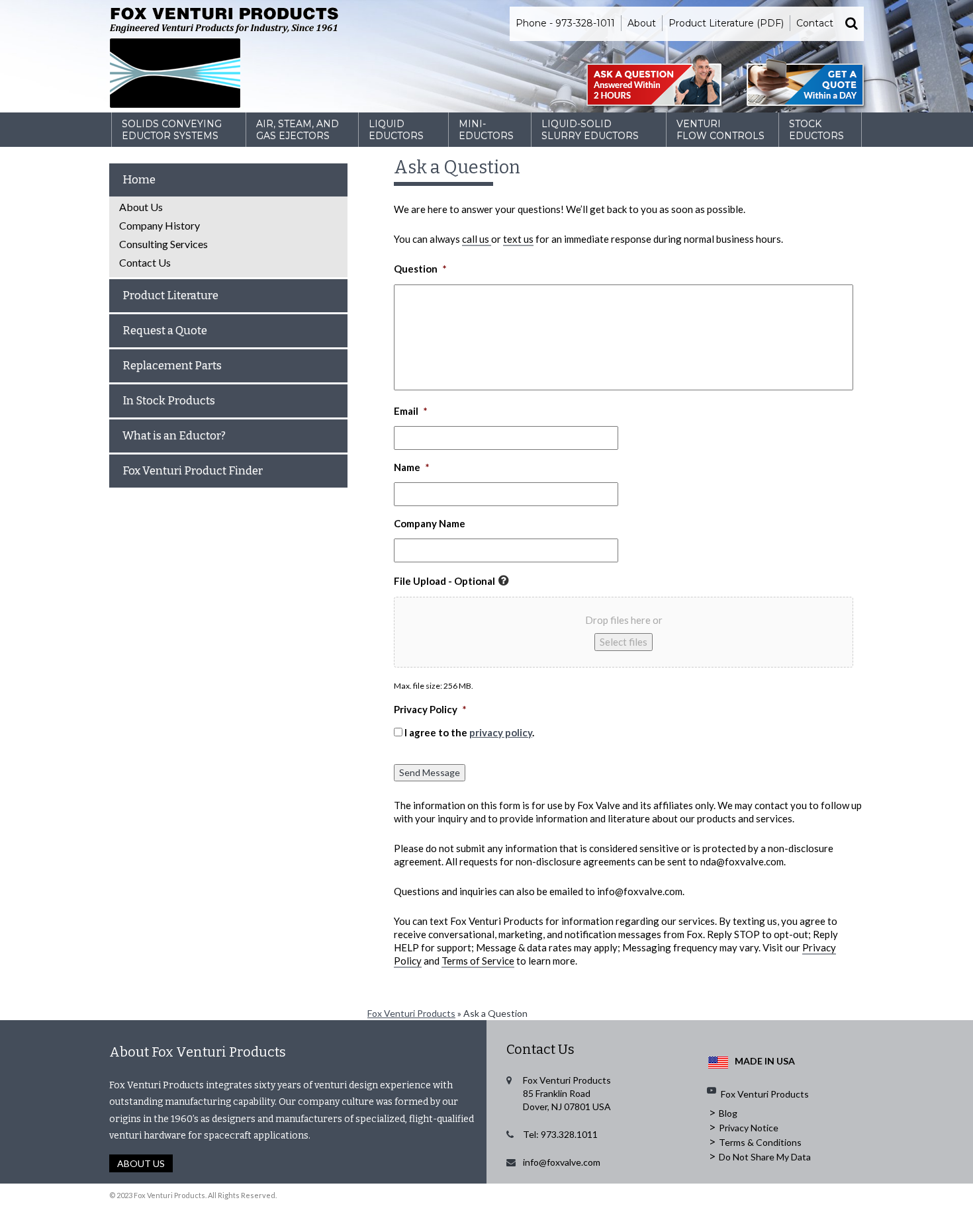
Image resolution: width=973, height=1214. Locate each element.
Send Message (429, 772)
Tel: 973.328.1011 (560, 1134)
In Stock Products (168, 401)
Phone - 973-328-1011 (565, 23)
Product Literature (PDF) (726, 23)
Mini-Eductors (486, 130)
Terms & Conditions (760, 1142)
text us (518, 239)
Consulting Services (163, 244)
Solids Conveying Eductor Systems (172, 130)
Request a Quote (164, 330)
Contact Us (145, 262)
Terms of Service (477, 961)
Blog (728, 1113)
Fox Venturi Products (411, 1013)
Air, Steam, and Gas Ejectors (297, 130)
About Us (141, 206)
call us (476, 239)
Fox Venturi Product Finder (192, 471)
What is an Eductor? (174, 436)
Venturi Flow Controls (720, 130)
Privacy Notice (748, 1127)
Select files (623, 642)
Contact (814, 23)
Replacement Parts (172, 365)
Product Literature (170, 295)
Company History (159, 225)
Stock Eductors (816, 130)
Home (139, 180)
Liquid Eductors (396, 130)
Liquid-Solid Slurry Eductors (590, 130)
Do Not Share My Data (765, 1156)
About (641, 23)
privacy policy (500, 732)
